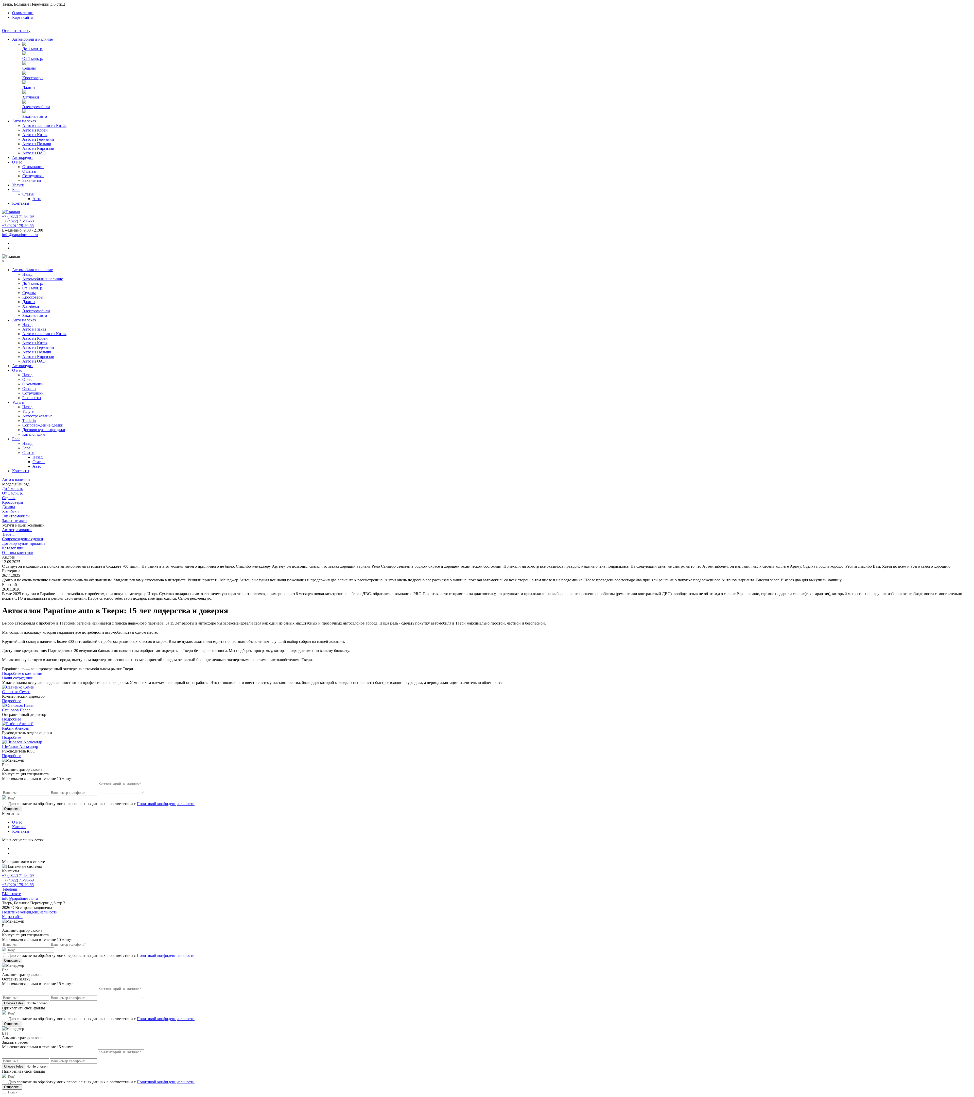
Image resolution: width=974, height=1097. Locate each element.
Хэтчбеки (30, 97)
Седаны (29, 68)
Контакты (20, 203)
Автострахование (37, 416)
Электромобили (36, 107)
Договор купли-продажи (43, 430)
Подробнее (11, 701)
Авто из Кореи (35, 130)
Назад (27, 274)
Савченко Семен (16, 692)
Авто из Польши (36, 144)
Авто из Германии (38, 139)
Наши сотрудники (17, 678)
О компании (22, 13)
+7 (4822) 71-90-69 (18, 216)
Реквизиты (31, 180)
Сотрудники (33, 176)
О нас (17, 162)
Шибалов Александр (20, 746)
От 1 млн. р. (32, 58)
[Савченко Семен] (18, 687)
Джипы (28, 87)
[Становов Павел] (18, 705)
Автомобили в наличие (32, 39)
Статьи (28, 194)
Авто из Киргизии (38, 148)
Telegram (9, 889)
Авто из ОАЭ (34, 153)
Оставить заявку (16, 30)
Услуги (18, 185)
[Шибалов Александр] (22, 742)
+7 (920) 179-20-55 (18, 225)
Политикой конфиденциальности (166, 803)
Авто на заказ (24, 121)
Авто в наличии (16, 479)
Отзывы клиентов (17, 552)
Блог (16, 189)
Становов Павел (16, 710)
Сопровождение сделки (42, 425)
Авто (36, 199)
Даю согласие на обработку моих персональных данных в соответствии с (101, 803)
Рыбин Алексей (15, 728)
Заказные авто (34, 116)
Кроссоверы (32, 78)
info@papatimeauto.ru (20, 235)
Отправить (12, 809)
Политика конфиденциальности (30, 912)
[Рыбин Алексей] (17, 724)
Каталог (19, 827)
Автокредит (22, 157)
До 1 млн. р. (32, 49)
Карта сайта (22, 17)
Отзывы (29, 171)
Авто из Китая (34, 135)
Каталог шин (33, 434)
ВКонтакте (11, 894)
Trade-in (29, 420)
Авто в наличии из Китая (44, 125)
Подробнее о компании (22, 673)
